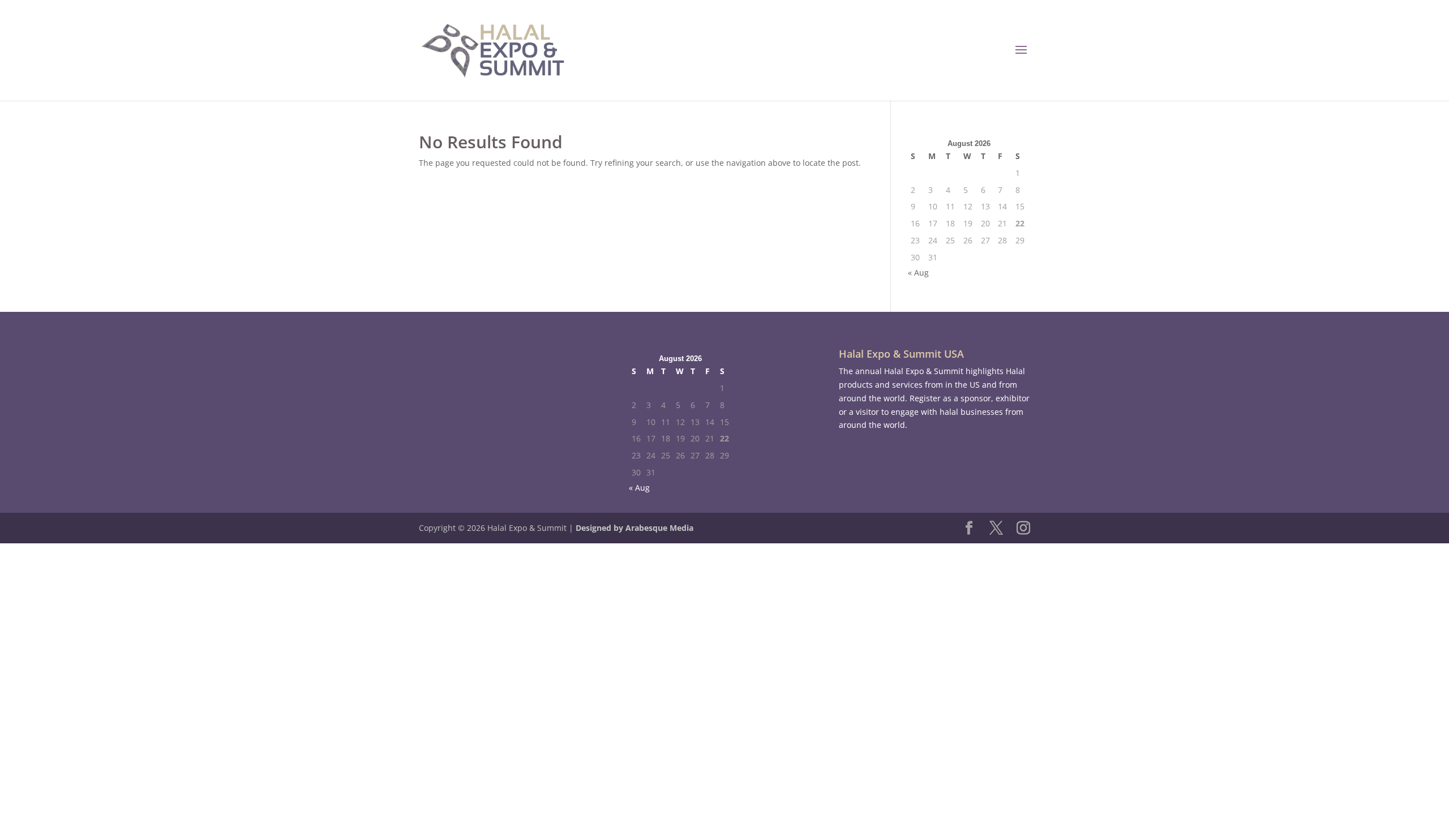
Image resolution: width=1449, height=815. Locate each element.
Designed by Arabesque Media (634, 527)
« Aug (918, 272)
